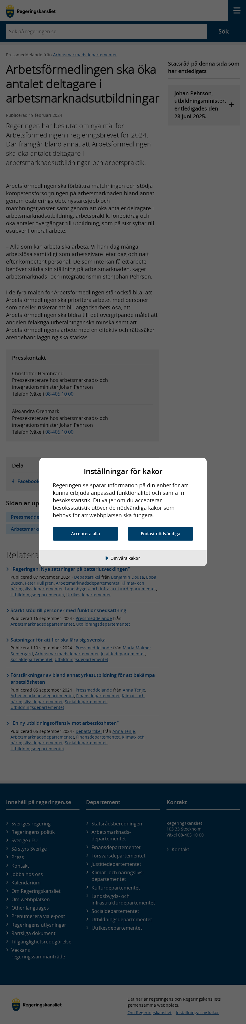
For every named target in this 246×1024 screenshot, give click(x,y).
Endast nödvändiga (160, 533)
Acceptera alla (85, 533)
